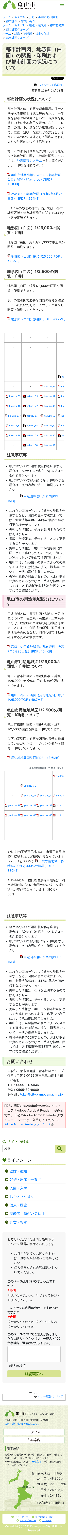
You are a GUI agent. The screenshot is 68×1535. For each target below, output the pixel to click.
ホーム (6, 17)
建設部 (42, 25)
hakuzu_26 (49, 386)
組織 (32, 25)
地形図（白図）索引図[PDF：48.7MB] (38, 319)
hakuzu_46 (14, 406)
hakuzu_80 (49, 435)
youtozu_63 (46, 815)
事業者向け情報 (48, 17)
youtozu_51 (14, 805)
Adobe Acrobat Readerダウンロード (27, 1124)
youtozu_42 (46, 795)
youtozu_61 (14, 815)
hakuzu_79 (32, 435)
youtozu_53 (46, 805)
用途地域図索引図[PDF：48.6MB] (35, 758)
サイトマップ (21, 1516)
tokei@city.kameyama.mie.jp (41, 1094)
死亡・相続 (18, 1222)
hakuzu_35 (14, 396)
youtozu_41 (30, 795)
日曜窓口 (36, 1461)
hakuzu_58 (49, 415)
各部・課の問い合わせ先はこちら (22, 1423)
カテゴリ (20, 17)
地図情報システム (29, 160)
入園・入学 (18, 1188)
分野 (32, 17)
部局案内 (34, 1440)
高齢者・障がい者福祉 (27, 1214)
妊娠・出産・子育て (25, 1180)
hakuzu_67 (14, 425)
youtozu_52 (30, 805)
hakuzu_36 (32, 396)
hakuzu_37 (49, 396)
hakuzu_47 (32, 406)
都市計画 (11, 21)
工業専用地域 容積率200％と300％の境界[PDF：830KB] (35, 866)
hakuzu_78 (14, 435)
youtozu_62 (30, 815)
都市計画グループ (17, 29)
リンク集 (46, 1520)
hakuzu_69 (49, 425)
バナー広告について (50, 1396)
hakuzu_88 (32, 445)
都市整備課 (57, 25)
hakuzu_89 (49, 445)
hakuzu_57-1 (14, 415)
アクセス (34, 1432)
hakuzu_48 (49, 406)
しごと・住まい (22, 1197)
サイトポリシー (28, 1520)
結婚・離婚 (18, 1171)
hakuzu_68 (32, 425)
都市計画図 (28, 21)
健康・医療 (18, 1205)
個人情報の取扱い (44, 1516)
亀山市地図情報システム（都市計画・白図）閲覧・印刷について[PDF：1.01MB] (35, 179)
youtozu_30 (30, 785)
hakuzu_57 (32, 415)
